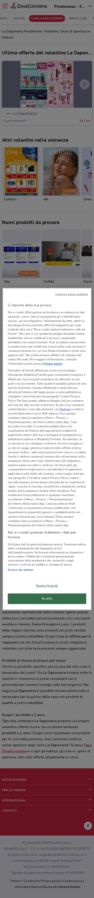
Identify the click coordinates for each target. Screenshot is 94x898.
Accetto (47, 598)
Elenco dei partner (21, 570)
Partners (65, 409)
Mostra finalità (47, 586)
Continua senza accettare (71, 294)
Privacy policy (52, 364)
